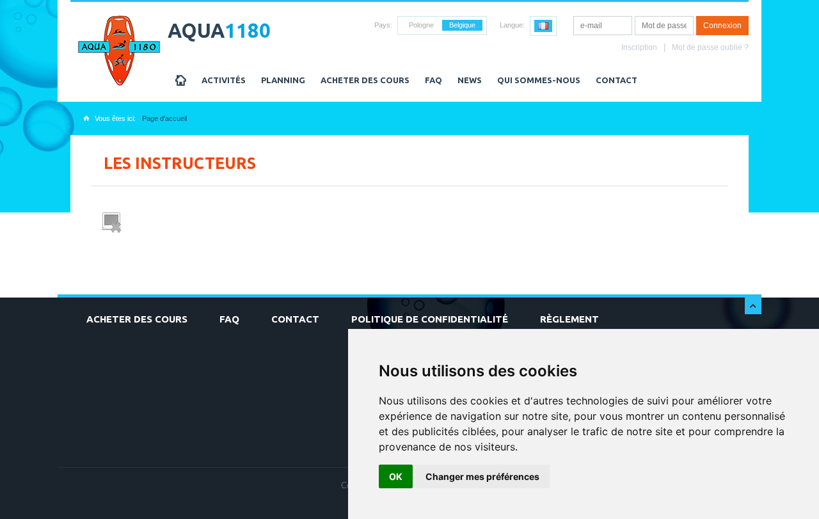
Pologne (421, 25)
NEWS (469, 80)
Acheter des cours (365, 80)
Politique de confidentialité (429, 319)
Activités (224, 80)
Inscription (639, 47)
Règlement (569, 319)
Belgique (462, 25)
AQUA (219, 30)
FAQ (433, 80)
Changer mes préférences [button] (482, 476)
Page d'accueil (164, 118)
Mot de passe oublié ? (710, 47)
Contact (616, 80)
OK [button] (395, 476)
